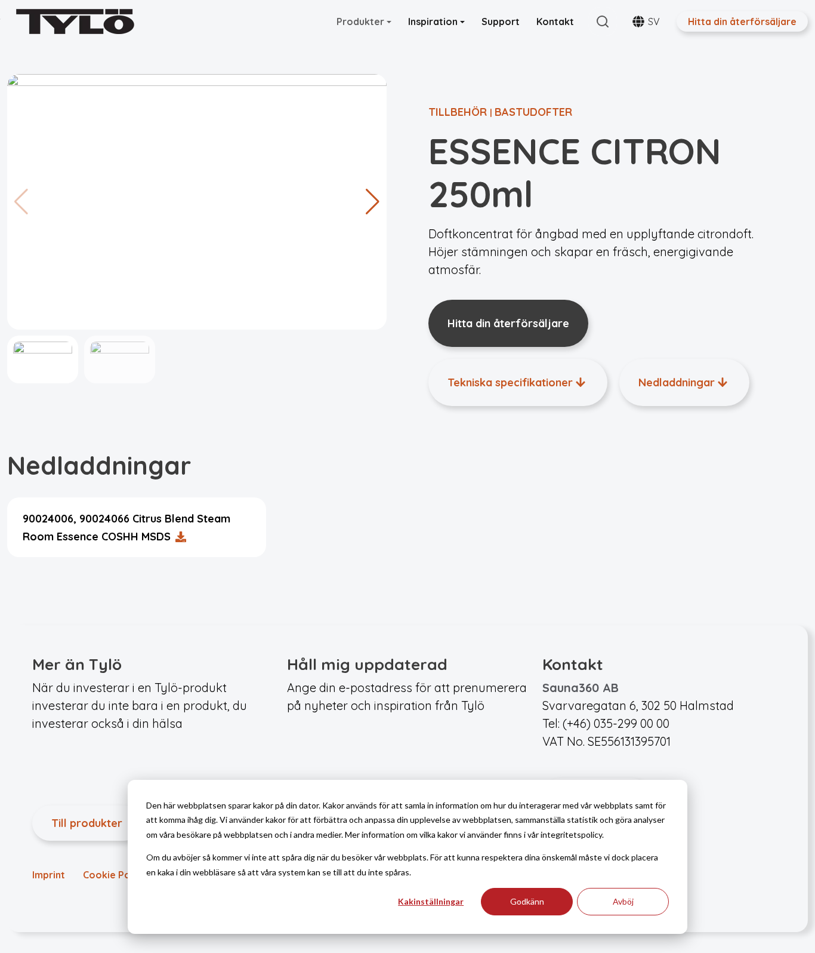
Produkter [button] (362, 21)
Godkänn (527, 901)
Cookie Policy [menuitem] (114, 875)
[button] (373, 202)
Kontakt (555, 21)
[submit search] (602, 21)
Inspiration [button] (434, 21)
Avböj (623, 901)
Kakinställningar (431, 901)
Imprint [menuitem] (48, 875)
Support (500, 21)
